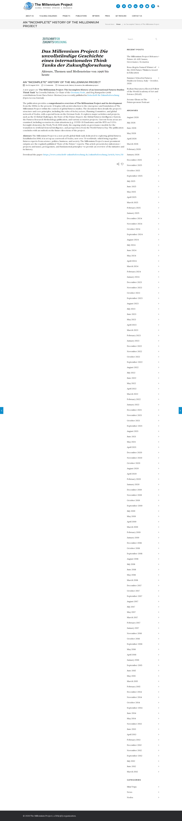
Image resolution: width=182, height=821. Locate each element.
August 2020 (133, 468)
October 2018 (133, 548)
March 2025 (132, 202)
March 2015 (132, 681)
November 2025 (134, 165)
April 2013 (131, 734)
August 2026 (133, 117)
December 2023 (134, 282)
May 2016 (131, 649)
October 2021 (133, 420)
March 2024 (132, 266)
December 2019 (134, 489)
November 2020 (134, 458)
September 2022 (135, 362)
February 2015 (133, 686)
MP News (96, 16)
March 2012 (132, 771)
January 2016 (133, 660)
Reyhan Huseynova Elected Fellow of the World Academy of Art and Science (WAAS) (143, 91)
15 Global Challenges (48, 16)
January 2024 (133, 277)
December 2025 (134, 160)
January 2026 (133, 154)
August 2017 (132, 601)
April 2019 (131, 521)
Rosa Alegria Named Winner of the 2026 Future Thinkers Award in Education (142, 70)
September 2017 (134, 596)
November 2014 (134, 697)
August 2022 (133, 367)
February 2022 (134, 399)
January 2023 (133, 340)
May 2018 (131, 575)
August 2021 (132, 431)
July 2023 (131, 309)
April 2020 (132, 473)
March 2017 (132, 617)
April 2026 (131, 138)
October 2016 (133, 638)
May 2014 (131, 718)
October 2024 (133, 229)
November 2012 (134, 750)
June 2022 (131, 378)
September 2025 (134, 176)
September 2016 (134, 644)
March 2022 (132, 394)
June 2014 (131, 713)
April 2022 (131, 388)
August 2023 (133, 303)
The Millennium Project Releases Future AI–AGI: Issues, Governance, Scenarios (142, 59)
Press (107, 16)
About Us (30, 16)
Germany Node (78, 92)
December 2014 (134, 692)
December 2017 (134, 585)
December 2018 (134, 543)
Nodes (130, 797)
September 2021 (134, 426)
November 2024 (134, 223)
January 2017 (133, 628)
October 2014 (133, 702)
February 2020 (134, 479)
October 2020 (133, 463)
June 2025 (131, 186)
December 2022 (134, 346)
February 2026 (134, 149)
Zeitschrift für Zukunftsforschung (103, 95)
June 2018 (131, 569)
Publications (81, 16)
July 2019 (131, 511)
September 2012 (134, 755)
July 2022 (131, 372)
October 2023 (133, 293)
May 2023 (131, 319)
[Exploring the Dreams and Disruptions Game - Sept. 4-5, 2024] (180, 410)
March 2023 (132, 330)
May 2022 (131, 383)
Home (118, 24)
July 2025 (131, 181)
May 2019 (131, 516)
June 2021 (131, 436)
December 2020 (134, 452)
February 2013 (133, 739)
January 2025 (133, 213)
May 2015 (131, 676)
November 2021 (134, 415)
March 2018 (132, 580)
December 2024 (134, 218)
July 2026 (131, 122)
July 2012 (131, 761)
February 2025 (134, 207)
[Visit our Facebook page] (118, 6)
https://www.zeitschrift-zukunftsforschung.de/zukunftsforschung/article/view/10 (83, 154)
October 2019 (133, 500)
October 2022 (133, 356)
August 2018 (132, 559)
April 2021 (131, 447)
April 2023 (131, 325)
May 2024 (131, 255)
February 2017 (133, 622)
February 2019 (134, 532)
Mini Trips (132, 786)
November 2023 (134, 287)
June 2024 (131, 250)
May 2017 (131, 612)
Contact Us (137, 16)
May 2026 (131, 133)
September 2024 (135, 234)
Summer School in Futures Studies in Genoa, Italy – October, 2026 (142, 81)
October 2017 (133, 591)
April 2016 (131, 654)
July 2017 (131, 606)
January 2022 (133, 404)
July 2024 (131, 245)
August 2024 (133, 239)
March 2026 (132, 144)
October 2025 (133, 170)
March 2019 (132, 527)
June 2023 (131, 314)
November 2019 (134, 495)
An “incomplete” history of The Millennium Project (141, 24)
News (129, 792)
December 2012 (134, 745)
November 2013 (134, 724)
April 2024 (132, 261)
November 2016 (134, 633)
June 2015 (131, 670)
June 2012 (131, 766)
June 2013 (131, 729)
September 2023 (135, 298)
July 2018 (131, 564)
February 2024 (134, 271)
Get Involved (121, 16)
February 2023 (134, 335)
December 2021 (134, 410)
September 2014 (134, 708)
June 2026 (131, 128)
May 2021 (131, 442)
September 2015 (134, 665)
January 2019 (133, 537)
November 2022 (134, 351)
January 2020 (133, 484)
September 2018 (134, 553)
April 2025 (131, 197)
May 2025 (131, 192)
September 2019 (134, 505)
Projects (66, 16)
